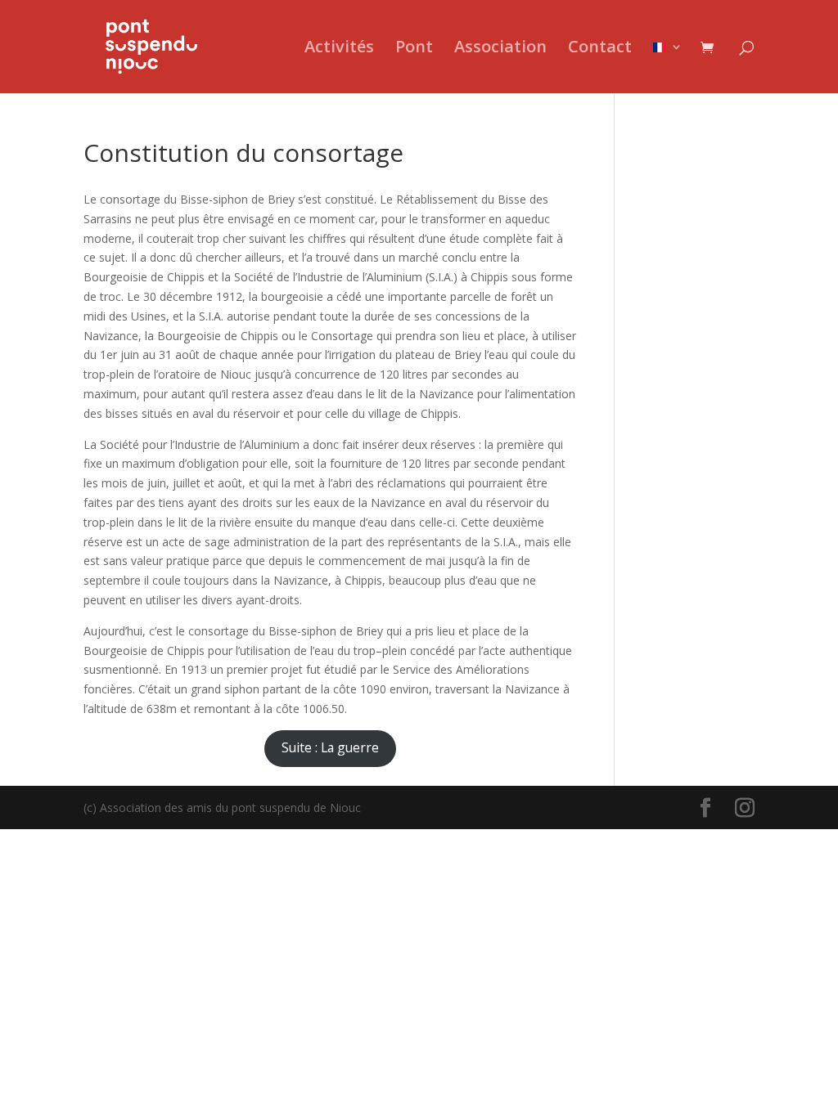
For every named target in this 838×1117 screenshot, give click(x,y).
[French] (668, 67)
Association (500, 49)
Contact (600, 49)
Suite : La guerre (330, 747)
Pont (414, 49)
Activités (339, 49)
